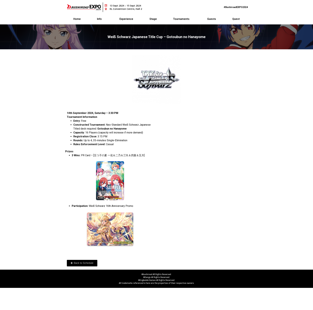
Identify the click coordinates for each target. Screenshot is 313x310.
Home (77, 19)
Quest (236, 19)
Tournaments (181, 19)
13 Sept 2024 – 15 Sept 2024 (125, 5)
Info (99, 19)
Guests (211, 19)
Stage (153, 19)
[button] (82, 263)
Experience (126, 19)
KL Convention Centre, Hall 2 (126, 8)
